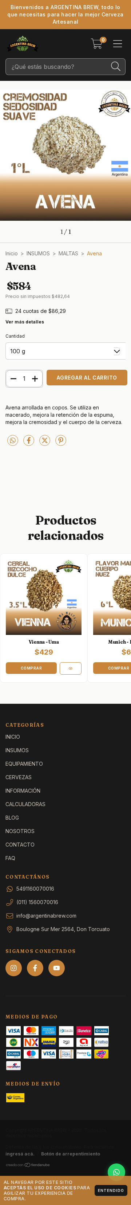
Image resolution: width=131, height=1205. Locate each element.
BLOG (12, 818)
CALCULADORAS (25, 804)
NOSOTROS (20, 831)
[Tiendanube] (28, 1166)
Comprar (31, 668)
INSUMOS (38, 253)
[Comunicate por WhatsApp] (116, 1172)
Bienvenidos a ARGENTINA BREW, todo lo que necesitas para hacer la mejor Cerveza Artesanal (65, 14)
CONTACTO (20, 844)
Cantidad (15, 336)
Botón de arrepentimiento (70, 1154)
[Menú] (118, 43)
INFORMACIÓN (22, 791)
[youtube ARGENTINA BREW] (56, 968)
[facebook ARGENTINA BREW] (35, 968)
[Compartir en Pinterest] (60, 443)
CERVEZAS (18, 777)
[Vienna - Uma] (71, 668)
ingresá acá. (20, 1154)
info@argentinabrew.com (46, 915)
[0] (97, 46)
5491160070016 (35, 889)
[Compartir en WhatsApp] (12, 440)
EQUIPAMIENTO (24, 764)
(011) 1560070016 (37, 902)
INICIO (12, 737)
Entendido (111, 1190)
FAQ (10, 858)
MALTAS (68, 253)
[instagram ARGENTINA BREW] (13, 968)
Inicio (11, 253)
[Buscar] (115, 66)
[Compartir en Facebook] (29, 443)
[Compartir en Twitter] (45, 443)
